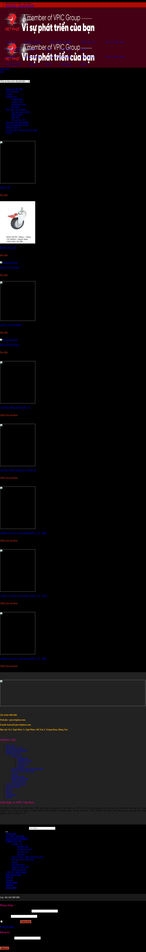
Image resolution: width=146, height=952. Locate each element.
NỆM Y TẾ (5, 187)
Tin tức (9, 792)
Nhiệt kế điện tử (13, 127)
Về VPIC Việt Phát (14, 748)
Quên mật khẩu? (7, 927)
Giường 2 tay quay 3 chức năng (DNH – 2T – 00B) (23, 533)
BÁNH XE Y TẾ (8, 247)
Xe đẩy (9, 132)
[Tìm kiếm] (7, 831)
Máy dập (15, 117)
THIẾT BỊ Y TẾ (13, 753)
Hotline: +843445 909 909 (20, 6)
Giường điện (17, 99)
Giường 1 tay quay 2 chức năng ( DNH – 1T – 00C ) (24, 595)
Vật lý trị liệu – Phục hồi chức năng (27, 769)
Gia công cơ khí (13, 787)
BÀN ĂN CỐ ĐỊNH (9, 267)
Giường (9, 94)
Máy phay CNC (18, 119)
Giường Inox (17, 101)
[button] (9, 199)
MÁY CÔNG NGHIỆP (16, 751)
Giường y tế (11, 96)
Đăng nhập (25, 922)
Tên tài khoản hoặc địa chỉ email (15, 911)
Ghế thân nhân (12, 91)
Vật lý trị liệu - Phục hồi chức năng (21, 130)
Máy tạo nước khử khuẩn (17, 122)
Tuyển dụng (11, 794)
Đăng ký (4, 948)
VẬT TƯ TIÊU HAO (16, 784)
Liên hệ (9, 797)
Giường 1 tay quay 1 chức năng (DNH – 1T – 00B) (23, 658)
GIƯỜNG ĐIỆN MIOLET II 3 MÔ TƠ (18, 470)
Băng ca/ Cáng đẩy (14, 89)
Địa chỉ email (7, 938)
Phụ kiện (15, 107)
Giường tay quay (19, 104)
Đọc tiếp (4, 195)
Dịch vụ (9, 789)
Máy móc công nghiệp (16, 109)
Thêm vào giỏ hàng (9, 415)
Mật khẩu (5, 916)
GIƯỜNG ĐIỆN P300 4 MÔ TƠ (15, 407)
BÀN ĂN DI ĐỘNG (9, 345)
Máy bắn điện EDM (20, 112)
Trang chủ (4, 69)
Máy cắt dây (17, 114)
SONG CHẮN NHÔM (10, 325)
